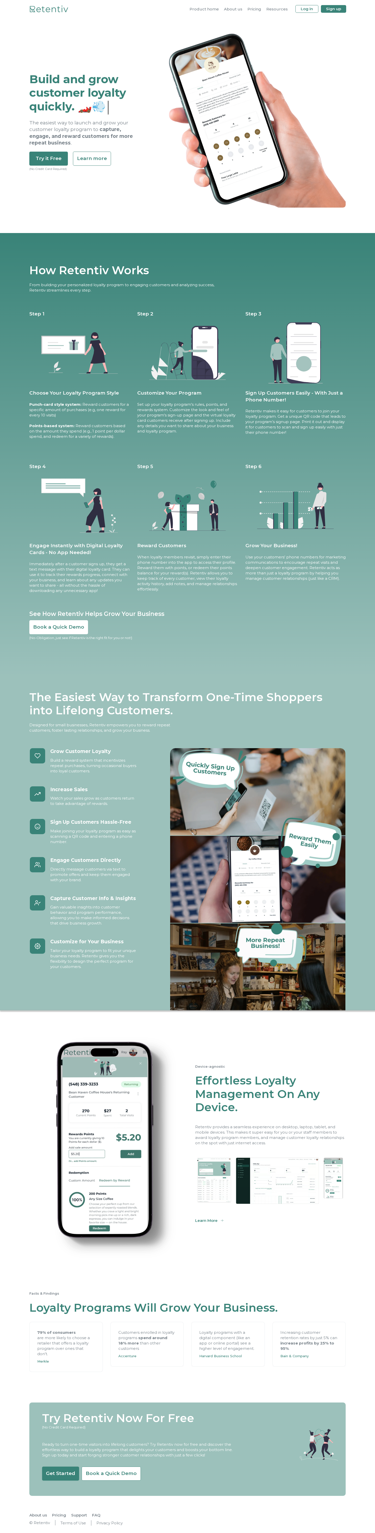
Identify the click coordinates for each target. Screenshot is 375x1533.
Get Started (60, 1473)
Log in (307, 8)
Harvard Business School (220, 1356)
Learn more (92, 158)
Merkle (43, 1361)
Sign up (333, 8)
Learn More (206, 1220)
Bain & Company (294, 1356)
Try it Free (48, 158)
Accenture (127, 1356)
